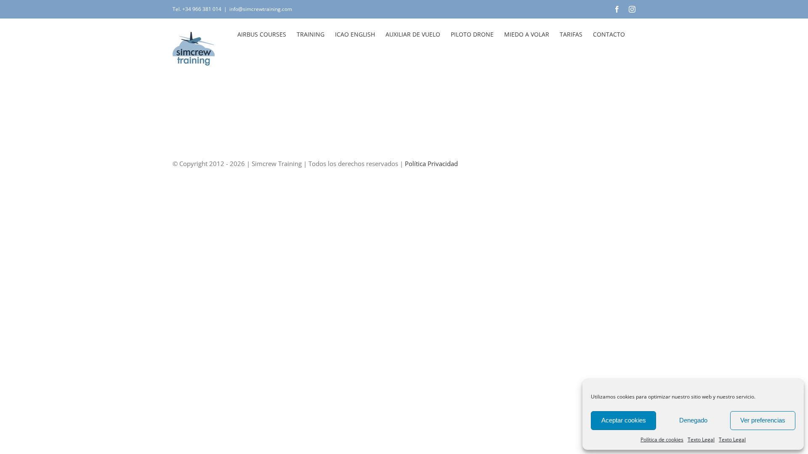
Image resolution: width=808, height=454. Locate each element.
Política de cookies (662, 439)
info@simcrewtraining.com (260, 9)
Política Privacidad (431, 163)
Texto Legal (701, 439)
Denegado (693, 420)
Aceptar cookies (623, 420)
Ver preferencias (762, 420)
